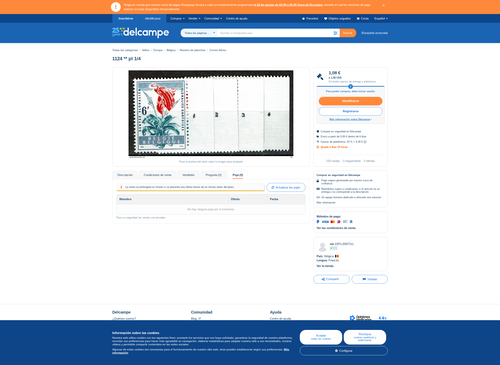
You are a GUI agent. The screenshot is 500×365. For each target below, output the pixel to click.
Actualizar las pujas (287, 187)
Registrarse (351, 111)
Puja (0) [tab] (238, 175)
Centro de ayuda (280, 318)
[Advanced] (336, 248)
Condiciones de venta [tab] (157, 175)
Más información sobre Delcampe (349, 119)
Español (379, 18)
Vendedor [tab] (188, 175)
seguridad (340, 131)
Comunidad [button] (211, 18)
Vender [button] (192, 18)
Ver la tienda (325, 266)
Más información (326, 202)
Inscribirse (126, 18)
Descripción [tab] (125, 175)
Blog (194, 318)
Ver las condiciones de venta (336, 228)
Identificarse (153, 18)
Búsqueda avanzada (375, 32)
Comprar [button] (176, 18)
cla (332, 243)
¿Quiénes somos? (124, 318)
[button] (335, 33)
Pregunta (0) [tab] (213, 175)
